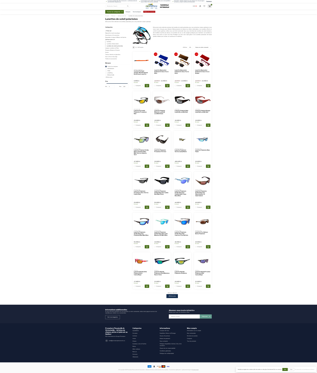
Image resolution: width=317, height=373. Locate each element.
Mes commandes (191, 333)
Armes (134, 338)
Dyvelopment (195, 369)
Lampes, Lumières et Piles (112, 48)
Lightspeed (178, 369)
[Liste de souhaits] (204, 6)
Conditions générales (165, 351)
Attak (108, 70)
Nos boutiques (137, 12)
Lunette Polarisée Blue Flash (202, 150)
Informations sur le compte (194, 330)
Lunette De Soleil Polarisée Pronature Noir (140, 112)
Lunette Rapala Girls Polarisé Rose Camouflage (140, 273)
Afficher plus (108, 77)
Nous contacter (164, 341)
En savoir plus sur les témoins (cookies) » (305, 369)
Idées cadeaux (136, 349)
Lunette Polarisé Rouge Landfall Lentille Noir (202, 111)
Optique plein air (122, 16)
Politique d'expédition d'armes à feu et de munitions (171, 344)
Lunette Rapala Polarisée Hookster (181, 272)
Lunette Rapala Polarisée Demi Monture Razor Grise (162, 273)
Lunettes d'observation (113, 44)
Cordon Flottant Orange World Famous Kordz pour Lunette (141, 72)
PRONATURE (110, 75)
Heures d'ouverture (165, 336)
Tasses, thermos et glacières (112, 54)
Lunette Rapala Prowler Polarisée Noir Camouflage (202, 273)
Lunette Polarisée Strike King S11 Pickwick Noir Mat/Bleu (141, 233)
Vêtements (135, 357)
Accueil (107, 16)
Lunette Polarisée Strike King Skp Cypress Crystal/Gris (181, 233)
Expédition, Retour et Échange (168, 333)
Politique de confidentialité (167, 353)
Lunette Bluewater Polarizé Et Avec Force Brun (182, 71)
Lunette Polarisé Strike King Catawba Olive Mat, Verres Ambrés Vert (141, 152)
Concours (134, 354)
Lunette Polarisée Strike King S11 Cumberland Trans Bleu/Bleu (180, 193)
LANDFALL (110, 73)
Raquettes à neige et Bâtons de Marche (115, 37)
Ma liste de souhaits (192, 336)
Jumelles (109, 41)
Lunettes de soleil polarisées (135, 16)
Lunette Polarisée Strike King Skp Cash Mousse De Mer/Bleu (160, 233)
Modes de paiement (165, 338)
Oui (285, 369)
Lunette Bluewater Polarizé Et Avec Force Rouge (202, 71)
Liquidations (135, 330)
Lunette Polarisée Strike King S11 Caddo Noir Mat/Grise (161, 192)
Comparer (138, 85)
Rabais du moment (149, 12)
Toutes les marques (112, 66)
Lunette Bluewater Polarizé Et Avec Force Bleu (161, 71)
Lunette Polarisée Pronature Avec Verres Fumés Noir (141, 192)
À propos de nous (164, 330)
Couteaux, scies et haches (139, 344)
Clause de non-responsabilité (167, 348)
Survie (107, 52)
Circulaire (134, 333)
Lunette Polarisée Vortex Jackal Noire (181, 150)
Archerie (134, 336)
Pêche (134, 346)
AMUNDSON (110, 68)
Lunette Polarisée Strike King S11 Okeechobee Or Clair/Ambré (201, 193)
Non (291, 369)
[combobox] (117, 6)
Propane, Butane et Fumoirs (112, 50)
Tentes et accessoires (111, 59)
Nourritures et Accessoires (112, 35)
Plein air (113, 16)
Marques (127, 12)
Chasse (134, 341)
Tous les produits (191, 341)
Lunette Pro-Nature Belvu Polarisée (201, 232)
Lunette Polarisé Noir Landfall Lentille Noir (181, 111)
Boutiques (209, 1)
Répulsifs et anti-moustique (112, 33)
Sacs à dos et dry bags (111, 56)
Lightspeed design (186, 369)
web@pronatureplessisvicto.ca (117, 340)
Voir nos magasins (112, 317)
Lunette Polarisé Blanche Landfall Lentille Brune (159, 112)
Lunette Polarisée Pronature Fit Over (160, 150)
